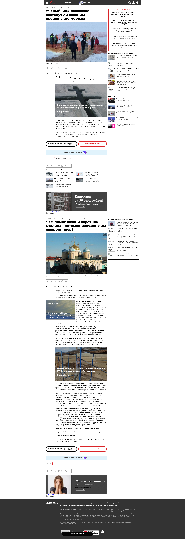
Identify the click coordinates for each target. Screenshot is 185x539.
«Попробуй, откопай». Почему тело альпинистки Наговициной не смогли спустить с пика (127, 223)
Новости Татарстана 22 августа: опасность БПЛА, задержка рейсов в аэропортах (124, 45)
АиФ (56, 63)
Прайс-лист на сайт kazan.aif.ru (120, 504)
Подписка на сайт (65, 504)
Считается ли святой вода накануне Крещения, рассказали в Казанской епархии (95, 174)
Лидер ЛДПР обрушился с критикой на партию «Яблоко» (127, 118)
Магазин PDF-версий (92, 502)
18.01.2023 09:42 (50, 8)
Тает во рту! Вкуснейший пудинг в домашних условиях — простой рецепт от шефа (127, 82)
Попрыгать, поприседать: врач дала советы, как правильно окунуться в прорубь (80, 106)
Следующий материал (77, 533)
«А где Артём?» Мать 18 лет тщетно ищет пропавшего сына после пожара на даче (127, 249)
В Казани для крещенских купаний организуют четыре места (62, 180)
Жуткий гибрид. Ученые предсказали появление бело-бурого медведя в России (128, 70)
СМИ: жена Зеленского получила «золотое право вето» (126, 99)
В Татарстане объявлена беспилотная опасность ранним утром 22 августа (123, 37)
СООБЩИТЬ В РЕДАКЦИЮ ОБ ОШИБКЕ (106, 506)
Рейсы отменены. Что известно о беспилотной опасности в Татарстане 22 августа (123, 22)
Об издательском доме (67, 502)
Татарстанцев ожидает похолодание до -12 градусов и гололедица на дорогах (94, 180)
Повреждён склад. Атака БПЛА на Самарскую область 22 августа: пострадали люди (124, 29)
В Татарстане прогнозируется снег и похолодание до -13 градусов (63, 186)
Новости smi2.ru (52, 211)
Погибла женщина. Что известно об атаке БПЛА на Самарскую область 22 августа (123, 14)
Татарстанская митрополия (66, 277)
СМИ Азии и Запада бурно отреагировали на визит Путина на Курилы (126, 107)
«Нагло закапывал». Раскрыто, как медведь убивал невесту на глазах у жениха (127, 242)
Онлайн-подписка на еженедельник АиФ (113, 502)
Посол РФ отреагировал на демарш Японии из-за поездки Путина (127, 112)
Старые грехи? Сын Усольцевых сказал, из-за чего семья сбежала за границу (127, 255)
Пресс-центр (80, 502)
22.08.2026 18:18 (50, 219)
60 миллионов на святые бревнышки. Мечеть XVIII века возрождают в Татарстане (81, 369)
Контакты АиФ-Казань (80, 504)
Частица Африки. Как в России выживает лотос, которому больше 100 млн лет (127, 89)
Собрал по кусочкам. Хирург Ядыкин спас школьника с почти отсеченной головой (128, 236)
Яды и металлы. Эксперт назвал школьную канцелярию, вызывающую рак (126, 76)
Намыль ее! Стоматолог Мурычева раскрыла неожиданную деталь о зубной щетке (127, 230)
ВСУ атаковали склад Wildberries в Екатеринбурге (126, 125)
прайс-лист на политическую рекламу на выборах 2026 (77, 506)
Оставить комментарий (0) (92, 143)
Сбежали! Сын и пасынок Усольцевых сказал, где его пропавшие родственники (128, 63)
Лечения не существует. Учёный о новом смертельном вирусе (127, 56)
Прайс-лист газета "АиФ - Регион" (99, 504)
